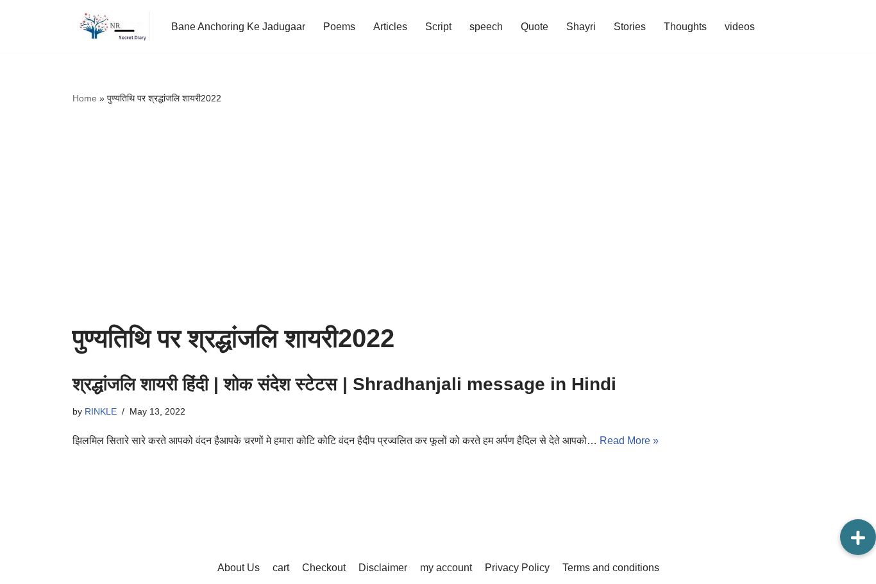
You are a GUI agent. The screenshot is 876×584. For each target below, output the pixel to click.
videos (740, 26)
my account (446, 567)
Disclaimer (382, 567)
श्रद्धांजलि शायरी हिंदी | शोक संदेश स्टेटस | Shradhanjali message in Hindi (344, 384)
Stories (630, 26)
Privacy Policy (517, 567)
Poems (339, 26)
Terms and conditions (610, 567)
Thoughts (685, 26)
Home (84, 98)
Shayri (581, 26)
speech (486, 26)
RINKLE (101, 411)
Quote (534, 26)
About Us (238, 567)
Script (438, 26)
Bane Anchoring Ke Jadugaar (238, 26)
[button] (858, 537)
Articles (390, 26)
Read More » (629, 440)
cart (281, 567)
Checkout (324, 567)
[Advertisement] (438, 215)
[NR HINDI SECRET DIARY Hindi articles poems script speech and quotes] (110, 26)
